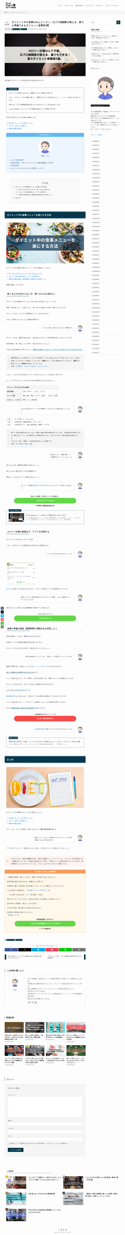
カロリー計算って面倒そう (18, 126)
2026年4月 (96, 153)
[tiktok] (64, 1230)
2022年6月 (96, 328)
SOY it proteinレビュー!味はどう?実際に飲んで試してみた (46, 515)
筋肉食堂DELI (11, 696)
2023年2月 (96, 304)
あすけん (66, 554)
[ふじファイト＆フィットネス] (11, 5)
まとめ (18, 198)
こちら (20, 864)
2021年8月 (96, 348)
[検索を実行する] (118, 22)
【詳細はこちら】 (13, 915)
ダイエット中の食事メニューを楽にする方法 (31, 187)
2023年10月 (96, 271)
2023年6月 (96, 287)
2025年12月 (96, 169)
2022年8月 (96, 320)
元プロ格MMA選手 (17, 160)
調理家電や (26, 279)
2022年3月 (96, 340)
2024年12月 (96, 218)
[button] (11, 949)
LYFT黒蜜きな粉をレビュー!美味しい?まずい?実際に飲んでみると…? (104, 49)
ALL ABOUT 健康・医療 (24, 444)
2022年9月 (96, 316)
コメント (11, 1095)
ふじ (15, 990)
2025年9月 (96, 182)
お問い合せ (50, 864)
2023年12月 (96, 267)
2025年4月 (96, 202)
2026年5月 (96, 149)
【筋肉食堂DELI (19, 690)
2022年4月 (96, 336)
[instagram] (36, 1002)
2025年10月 (96, 178)
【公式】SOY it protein (45, 500)
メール (11, 1128)
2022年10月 (96, 312)
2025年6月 (96, 194)
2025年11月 (96, 173)
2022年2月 (96, 344)
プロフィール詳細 (96, 135)
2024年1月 (96, 263)
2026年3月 (96, 157)
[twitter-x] (32, 1002)
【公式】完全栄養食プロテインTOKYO (45, 923)
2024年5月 (96, 247)
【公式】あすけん (45, 618)
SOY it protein (41, 485)
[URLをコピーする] (79, 949)
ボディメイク (16, 29)
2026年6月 (96, 145)
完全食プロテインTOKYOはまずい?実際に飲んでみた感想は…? (105, 55)
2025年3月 (96, 206)
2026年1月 (96, 165)
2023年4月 (96, 295)
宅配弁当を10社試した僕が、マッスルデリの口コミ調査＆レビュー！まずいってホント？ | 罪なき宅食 (44, 741)
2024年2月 (96, 259)
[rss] (66, 1230)
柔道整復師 (15, 165)
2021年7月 (96, 352)
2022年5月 (96, 332)
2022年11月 (96, 308)
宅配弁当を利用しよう (38, 279)
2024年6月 (96, 243)
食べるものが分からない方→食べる (21, 273)
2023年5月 (96, 291)
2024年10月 (96, 226)
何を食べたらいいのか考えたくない (21, 123)
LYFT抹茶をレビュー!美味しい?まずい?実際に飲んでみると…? (104, 43)
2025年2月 (96, 210)
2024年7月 (96, 239)
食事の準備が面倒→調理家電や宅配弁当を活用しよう (35, 194)
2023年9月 (96, 275)
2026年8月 (96, 141)
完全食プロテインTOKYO (36, 890)
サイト (10, 1136)
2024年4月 (96, 251)
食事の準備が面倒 (15, 128)
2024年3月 (96, 255)
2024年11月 (96, 222)
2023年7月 (96, 283)
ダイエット (23, 29)
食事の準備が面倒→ (16, 279)
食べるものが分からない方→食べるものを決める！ (35, 189)
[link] (29, 1002)
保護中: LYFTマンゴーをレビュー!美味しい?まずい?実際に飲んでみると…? (104, 37)
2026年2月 (96, 161)
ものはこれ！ (38, 273)
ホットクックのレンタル (41, 666)
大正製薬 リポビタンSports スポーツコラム (32, 366)
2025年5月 (96, 198)
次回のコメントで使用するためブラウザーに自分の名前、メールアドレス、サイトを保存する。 (39, 1143)
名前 (10, 1121)
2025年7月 (96, 190)
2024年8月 (96, 234)
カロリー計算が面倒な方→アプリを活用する (32, 192)
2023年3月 (96, 300)
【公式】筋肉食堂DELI (45, 718)
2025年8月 (96, 186)
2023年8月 (96, 279)
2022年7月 (96, 324)
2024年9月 (96, 230)
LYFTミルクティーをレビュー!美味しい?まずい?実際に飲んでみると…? (105, 61)
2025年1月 (96, 214)
